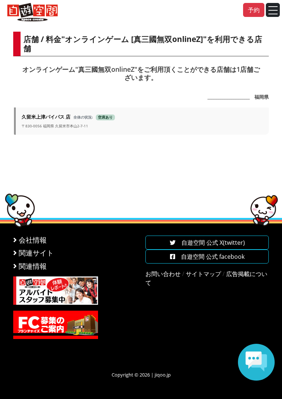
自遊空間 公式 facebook (210, 257)
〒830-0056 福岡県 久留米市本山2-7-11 (67, 120)
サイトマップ (203, 274)
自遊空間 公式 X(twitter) (210, 243)
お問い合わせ (163, 274)
